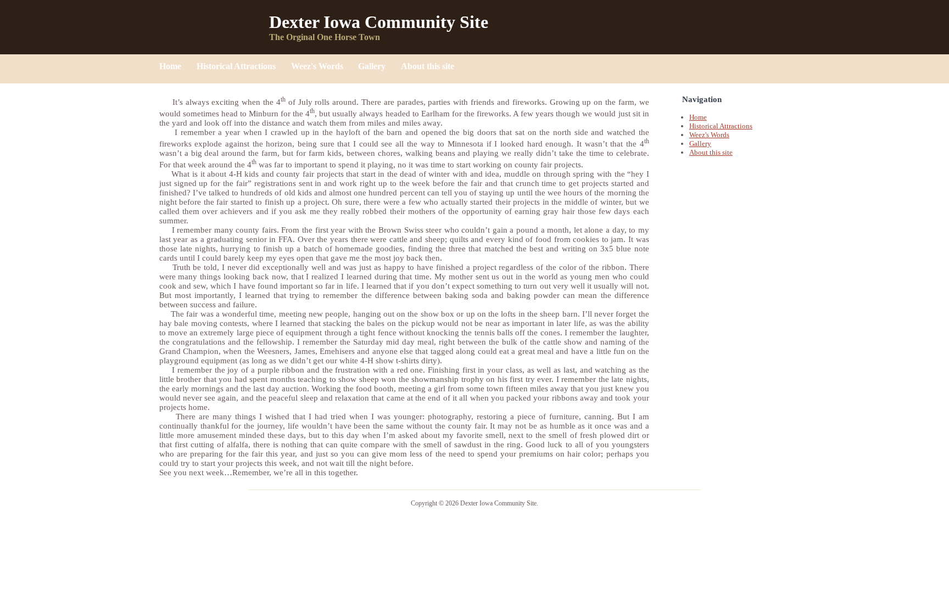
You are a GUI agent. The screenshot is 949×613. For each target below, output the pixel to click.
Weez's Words (318, 66)
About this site (427, 66)
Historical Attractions (237, 66)
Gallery (373, 66)
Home (171, 66)
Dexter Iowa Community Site (378, 22)
